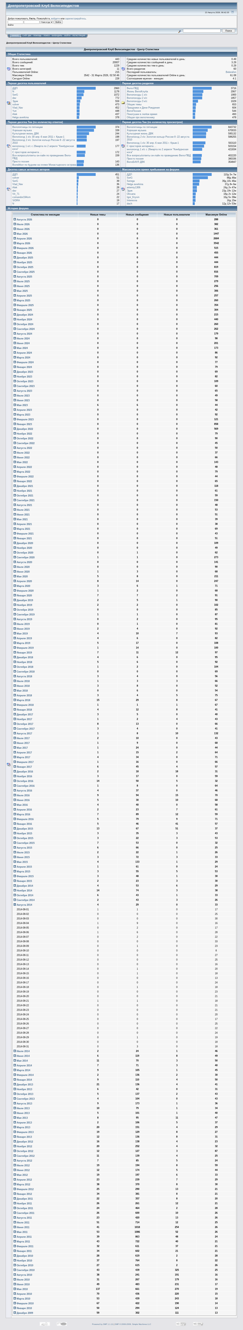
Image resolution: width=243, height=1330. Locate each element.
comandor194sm (21, 197)
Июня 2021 (23, 514)
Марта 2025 (23, 300)
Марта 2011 (23, 1241)
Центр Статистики (62, 43)
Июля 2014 (23, 1051)
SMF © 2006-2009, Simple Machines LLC (133, 1324)
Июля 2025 (23, 281)
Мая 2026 (22, 233)
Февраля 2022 (25, 476)
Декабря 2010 (24, 1255)
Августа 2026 (24, 219)
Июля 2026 (23, 224)
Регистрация (79, 36)
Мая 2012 (22, 1175)
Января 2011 (24, 1251)
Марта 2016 (23, 814)
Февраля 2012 (25, 1189)
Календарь (57, 36)
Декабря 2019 (24, 600)
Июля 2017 (23, 738)
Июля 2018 (23, 681)
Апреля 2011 (24, 1236)
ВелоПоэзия (134, 110)
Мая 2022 (22, 462)
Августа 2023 (24, 390)
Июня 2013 (23, 1113)
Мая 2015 (22, 862)
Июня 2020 (23, 571)
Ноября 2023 (24, 376)
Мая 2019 (22, 633)
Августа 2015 (24, 847)
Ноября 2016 (24, 776)
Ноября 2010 (24, 1260)
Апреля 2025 (24, 295)
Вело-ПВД (133, 88)
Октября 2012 (24, 1151)
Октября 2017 (24, 724)
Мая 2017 (22, 747)
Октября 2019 (24, 609)
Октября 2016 (24, 781)
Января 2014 (24, 1079)
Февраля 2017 (25, 762)
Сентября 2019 (25, 614)
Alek (14, 114)
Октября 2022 (24, 438)
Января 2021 (24, 538)
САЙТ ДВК (27, 36)
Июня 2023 (23, 400)
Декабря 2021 (24, 486)
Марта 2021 (23, 528)
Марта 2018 (23, 700)
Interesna (132, 200)
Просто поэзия (20, 161)
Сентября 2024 (25, 329)
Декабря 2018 (24, 657)
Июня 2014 (23, 1056)
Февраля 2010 (25, 1303)
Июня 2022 (23, 457)
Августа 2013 (24, 1103)
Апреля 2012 (24, 1179)
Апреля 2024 (24, 352)
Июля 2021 (23, 509)
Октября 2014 (24, 895)
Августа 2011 (24, 1217)
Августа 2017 (24, 733)
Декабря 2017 (24, 714)
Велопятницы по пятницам (27, 127)
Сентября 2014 (25, 900)
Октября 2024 (24, 324)
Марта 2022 (23, 471)
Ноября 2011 (24, 1203)
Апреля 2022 (24, 467)
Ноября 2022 (24, 433)
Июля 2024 (23, 338)
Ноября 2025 (24, 262)
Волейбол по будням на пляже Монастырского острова (44, 164)
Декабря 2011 (24, 1198)
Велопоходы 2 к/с (137, 98)
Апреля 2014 (24, 1065)
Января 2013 (24, 1136)
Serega (131, 181)
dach (129, 203)
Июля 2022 (23, 452)
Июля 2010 (23, 1279)
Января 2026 (24, 252)
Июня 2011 (22, 1227)
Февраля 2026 (25, 248)
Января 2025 (24, 310)
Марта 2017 (23, 757)
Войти (67, 36)
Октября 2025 (24, 267)
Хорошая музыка (22, 130)
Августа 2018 (24, 676)
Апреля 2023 (24, 409)
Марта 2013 (23, 1127)
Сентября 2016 (25, 785)
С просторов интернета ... (27, 152)
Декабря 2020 (24, 543)
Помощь (37, 36)
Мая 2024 (22, 348)
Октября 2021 (24, 495)
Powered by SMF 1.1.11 (102, 1324)
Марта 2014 (23, 1070)
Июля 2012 (23, 1165)
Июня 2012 (23, 1170)
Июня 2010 (23, 1284)
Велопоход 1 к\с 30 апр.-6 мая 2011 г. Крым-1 (38, 136)
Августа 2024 (24, 333)
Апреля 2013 (24, 1122)
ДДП (14, 88)
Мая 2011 (22, 1232)
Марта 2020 (23, 586)
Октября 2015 (24, 838)
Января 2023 (24, 424)
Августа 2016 (24, 790)
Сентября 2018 (25, 671)
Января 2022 (24, 481)
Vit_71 (15, 193)
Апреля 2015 (24, 866)
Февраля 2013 (25, 1132)
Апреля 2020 (24, 581)
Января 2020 (24, 595)
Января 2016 (24, 824)
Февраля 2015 (25, 876)
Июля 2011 (22, 1222)
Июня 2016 (23, 800)
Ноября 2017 (24, 719)
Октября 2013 (24, 1094)
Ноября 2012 (24, 1146)
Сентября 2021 (25, 500)
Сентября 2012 (25, 1155)
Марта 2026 (23, 243)
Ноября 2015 (24, 833)
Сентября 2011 (25, 1213)
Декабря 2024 (24, 314)
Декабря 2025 (24, 257)
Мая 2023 (22, 405)
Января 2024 (24, 367)
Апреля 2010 (24, 1294)
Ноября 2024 (24, 319)
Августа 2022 (24, 448)
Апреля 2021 (24, 524)
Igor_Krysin (133, 197)
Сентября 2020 (25, 557)
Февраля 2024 (25, 362)
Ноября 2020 (24, 548)
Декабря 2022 (24, 429)
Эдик (15, 101)
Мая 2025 (22, 291)
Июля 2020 (23, 567)
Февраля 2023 (25, 419)
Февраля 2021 (25, 533)
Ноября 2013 (24, 1089)
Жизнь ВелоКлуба (137, 91)
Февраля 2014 (25, 1075)
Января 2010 (24, 1308)
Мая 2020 (22, 576)
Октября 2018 (24, 666)
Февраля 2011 (24, 1246)
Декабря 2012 (24, 1141)
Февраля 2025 (25, 305)
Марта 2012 (23, 1184)
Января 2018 (24, 709)
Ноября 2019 (24, 605)
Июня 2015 (23, 857)
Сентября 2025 (25, 271)
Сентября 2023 (25, 386)
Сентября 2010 (25, 1270)
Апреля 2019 (24, 638)
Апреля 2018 (24, 695)
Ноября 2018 (24, 662)
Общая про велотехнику (141, 117)
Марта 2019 (23, 643)
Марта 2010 (23, 1298)
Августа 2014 (24, 904)
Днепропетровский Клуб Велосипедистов (28, 43)
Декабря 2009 (24, 1313)
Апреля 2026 (24, 238)
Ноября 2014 (24, 890)
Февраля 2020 (25, 590)
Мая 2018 (22, 690)
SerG (15, 94)
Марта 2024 (23, 357)
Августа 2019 (24, 619)
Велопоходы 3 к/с (137, 101)
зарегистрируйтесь (75, 18)
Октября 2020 (24, 552)
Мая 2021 (22, 519)
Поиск (47, 36)
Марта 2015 (23, 871)
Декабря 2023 (24, 371)
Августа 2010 (24, 1274)
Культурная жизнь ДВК (25, 133)
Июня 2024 (23, 343)
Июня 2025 (23, 286)
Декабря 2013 (24, 1084)
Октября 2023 (24, 381)
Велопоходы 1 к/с (137, 94)
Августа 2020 (24, 562)
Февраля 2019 (25, 647)
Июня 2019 (23, 628)
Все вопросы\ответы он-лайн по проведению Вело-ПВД (159, 155)
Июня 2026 (23, 229)
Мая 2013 (22, 1117)
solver (15, 104)
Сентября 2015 (25, 843)
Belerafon (231, 72)
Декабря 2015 (24, 828)
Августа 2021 (24, 505)
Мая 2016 (22, 804)
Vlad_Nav (17, 107)
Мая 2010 (22, 1289)
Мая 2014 (22, 1060)
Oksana (131, 193)
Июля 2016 (23, 795)
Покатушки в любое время (142, 114)
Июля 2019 (23, 624)
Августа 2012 (24, 1160)
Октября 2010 (24, 1265)
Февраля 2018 (25, 705)
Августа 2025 (24, 276)
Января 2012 (24, 1194)
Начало (15, 36)
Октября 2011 (24, 1208)
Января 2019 (24, 652)
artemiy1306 (133, 187)
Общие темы (134, 104)
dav (14, 98)
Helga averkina (20, 117)
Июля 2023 (23, 395)
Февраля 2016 (25, 819)
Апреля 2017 (24, 752)
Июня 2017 (23, 743)
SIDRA (16, 200)
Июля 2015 (23, 852)
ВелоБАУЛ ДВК (136, 161)
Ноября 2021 (24, 490)
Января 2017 (24, 766)
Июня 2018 (23, 686)
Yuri (14, 110)
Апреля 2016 (24, 809)
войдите (55, 18)
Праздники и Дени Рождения (143, 107)
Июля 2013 (23, 1108)
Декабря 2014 (24, 885)
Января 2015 (24, 881)
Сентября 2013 (25, 1098)
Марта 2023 (23, 414)
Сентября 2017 (25, 728)
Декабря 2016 (24, 771)
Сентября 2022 (25, 443)
